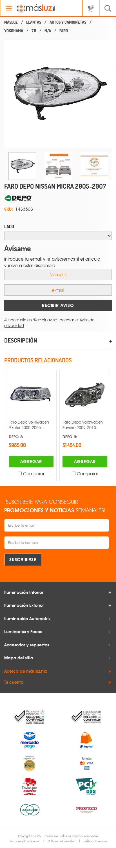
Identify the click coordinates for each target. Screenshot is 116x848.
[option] (58, 94)
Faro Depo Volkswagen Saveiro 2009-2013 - (83, 429)
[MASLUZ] (11, 22)
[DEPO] (58, 198)
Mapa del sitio (18, 657)
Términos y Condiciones (24, 841)
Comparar (33, 473)
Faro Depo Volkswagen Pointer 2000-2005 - (29, 429)
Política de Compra (95, 841)
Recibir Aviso (58, 305)
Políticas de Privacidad (61, 841)
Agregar (31, 461)
